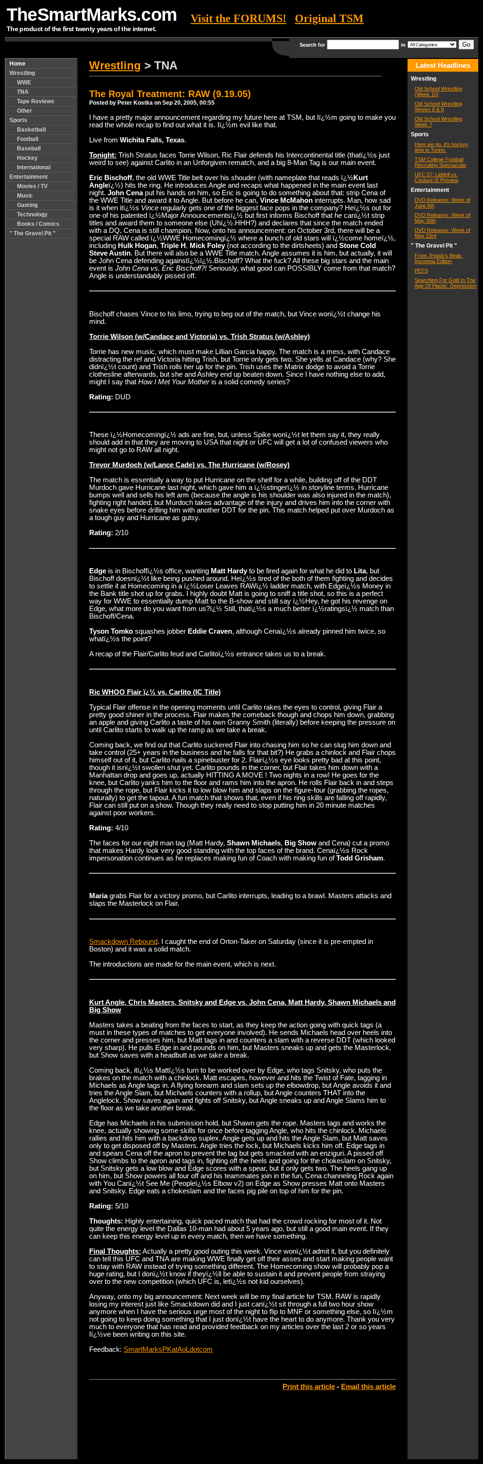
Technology (32, 214)
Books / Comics (38, 224)
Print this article (309, 1386)
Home (17, 63)
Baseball (29, 148)
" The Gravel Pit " (32, 233)
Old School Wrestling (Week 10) (438, 91)
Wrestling (22, 73)
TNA (23, 92)
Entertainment (28, 177)
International (33, 167)
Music (25, 195)
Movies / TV (32, 186)
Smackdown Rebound (123, 941)
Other (24, 111)
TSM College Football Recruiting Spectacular (440, 162)
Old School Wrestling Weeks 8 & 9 (438, 106)
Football (27, 139)
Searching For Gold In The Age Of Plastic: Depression (445, 283)
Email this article (368, 1386)
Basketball (31, 129)
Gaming (27, 205)
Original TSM (329, 18)
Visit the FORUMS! (238, 18)
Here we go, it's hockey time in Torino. (441, 147)
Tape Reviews (35, 101)
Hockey (27, 158)
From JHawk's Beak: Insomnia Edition (439, 258)
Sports (18, 120)
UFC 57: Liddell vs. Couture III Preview (436, 177)
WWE (24, 82)
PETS (421, 270)
